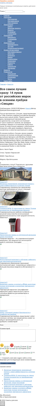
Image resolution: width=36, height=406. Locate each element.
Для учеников (13, 23)
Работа (10, 65)
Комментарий (5, 328)
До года (10, 46)
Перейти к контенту (7, 1)
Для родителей (9, 43)
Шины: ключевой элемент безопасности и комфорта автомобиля (15, 313)
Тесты (10, 79)
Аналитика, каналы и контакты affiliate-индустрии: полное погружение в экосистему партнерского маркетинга (18, 286)
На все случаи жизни (11, 50)
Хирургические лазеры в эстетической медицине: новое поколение (18, 382)
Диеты (10, 26)
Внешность (12, 37)
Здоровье (11, 55)
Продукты (11, 63)
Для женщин (8, 25)
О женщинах (12, 39)
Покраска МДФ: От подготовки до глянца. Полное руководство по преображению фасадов (18, 209)
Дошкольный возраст (16, 48)
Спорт (10, 41)
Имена (10, 57)
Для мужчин (8, 36)
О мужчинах (12, 34)
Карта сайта (8, 81)
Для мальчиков (13, 21)
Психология (8, 72)
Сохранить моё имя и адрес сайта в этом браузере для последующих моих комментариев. (18, 359)
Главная (7, 16)
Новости (7, 70)
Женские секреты (14, 28)
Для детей (7, 17)
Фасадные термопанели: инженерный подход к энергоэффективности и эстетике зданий (17, 185)
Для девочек (12, 19)
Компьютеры (12, 59)
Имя (1, 325)
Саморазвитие (13, 75)
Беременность (13, 45)
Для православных (15, 52)
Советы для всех (6, 3)
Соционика (12, 77)
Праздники (12, 61)
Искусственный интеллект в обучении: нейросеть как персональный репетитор (18, 260)
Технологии (12, 66)
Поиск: (2, 11)
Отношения (12, 74)
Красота (10, 30)
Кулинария (11, 32)
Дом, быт (11, 54)
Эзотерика (11, 68)
